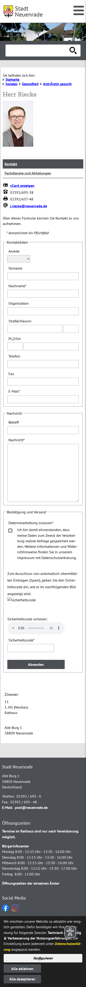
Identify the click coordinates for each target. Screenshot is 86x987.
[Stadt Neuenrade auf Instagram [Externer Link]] (15, 910)
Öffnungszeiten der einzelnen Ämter (30, 883)
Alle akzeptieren (22, 979)
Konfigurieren (43, 958)
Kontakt (11, 164)
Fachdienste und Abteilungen (28, 173)
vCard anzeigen (22, 185)
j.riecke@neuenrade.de (28, 206)
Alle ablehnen (22, 968)
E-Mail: (7, 807)
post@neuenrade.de (31, 807)
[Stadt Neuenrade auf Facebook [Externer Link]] (5, 910)
